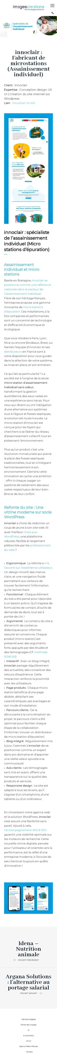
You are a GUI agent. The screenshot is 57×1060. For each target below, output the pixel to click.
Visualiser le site (23, 103)
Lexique (29, 1052)
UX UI (28, 1041)
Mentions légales (29, 1019)
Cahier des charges (28, 1025)
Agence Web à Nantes (28, 1046)
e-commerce (28, 1035)
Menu (52, 5)
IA (28, 1030)
